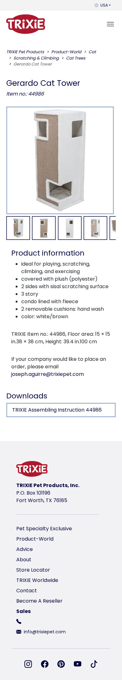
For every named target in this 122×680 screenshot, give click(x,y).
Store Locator (33, 570)
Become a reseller (39, 601)
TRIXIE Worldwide (37, 580)
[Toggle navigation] (110, 24)
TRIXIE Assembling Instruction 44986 (57, 409)
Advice (24, 549)
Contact (26, 590)
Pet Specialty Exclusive (44, 528)
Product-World (34, 538)
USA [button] (104, 5)
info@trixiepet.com (45, 632)
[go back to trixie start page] (25, 24)
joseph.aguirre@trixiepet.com (47, 374)
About (23, 559)
